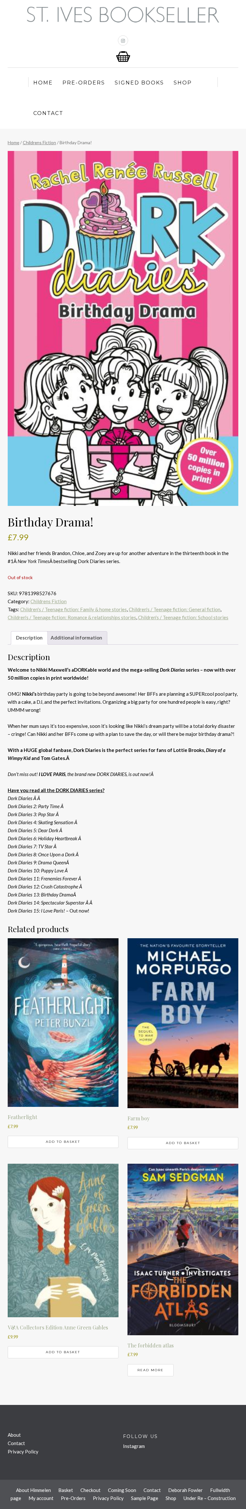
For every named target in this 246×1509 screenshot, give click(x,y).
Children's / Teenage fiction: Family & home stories (73, 609)
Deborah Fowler (185, 1490)
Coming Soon (122, 1490)
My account (41, 1498)
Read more (150, 1370)
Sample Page (144, 1498)
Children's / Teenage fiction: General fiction (174, 609)
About (14, 1435)
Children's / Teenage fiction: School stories (183, 617)
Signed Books (139, 83)
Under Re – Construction (210, 1498)
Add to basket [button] (63, 1142)
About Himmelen (33, 1490)
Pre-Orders (83, 83)
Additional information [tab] (76, 637)
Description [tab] (29, 637)
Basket (65, 1490)
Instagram (134, 1446)
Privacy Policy (23, 1451)
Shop (183, 83)
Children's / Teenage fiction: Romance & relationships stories (72, 617)
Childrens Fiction (39, 142)
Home (43, 83)
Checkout (90, 1490)
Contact (48, 113)
